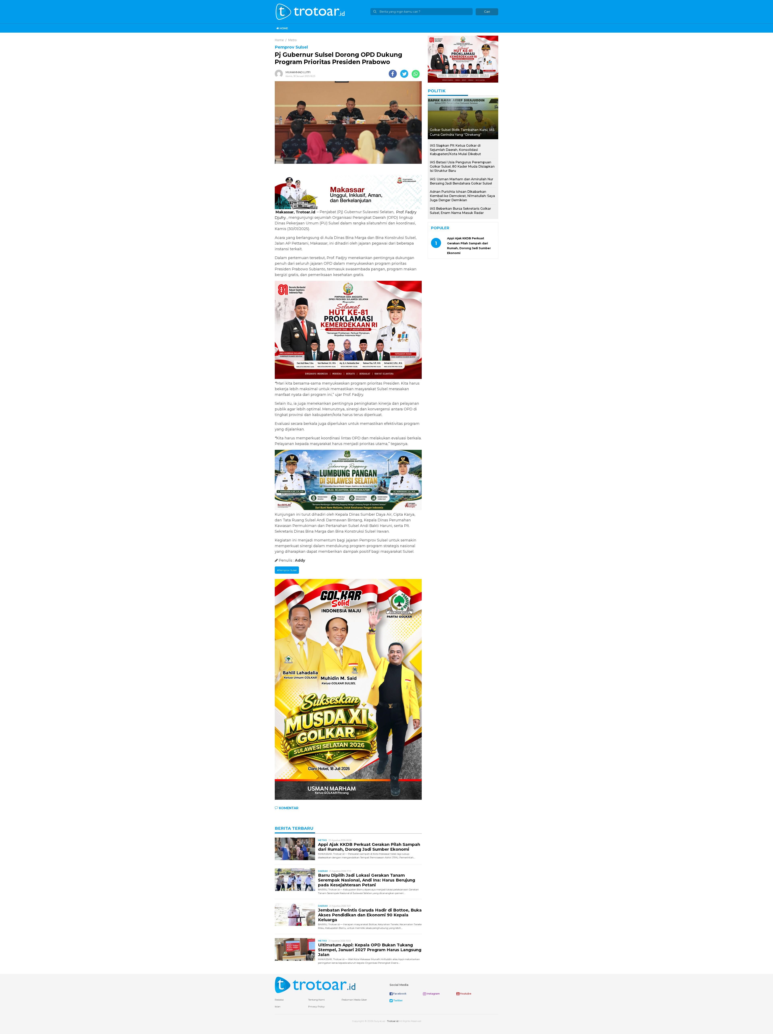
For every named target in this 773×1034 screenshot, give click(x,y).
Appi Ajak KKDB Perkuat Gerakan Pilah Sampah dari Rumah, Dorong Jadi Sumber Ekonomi (369, 847)
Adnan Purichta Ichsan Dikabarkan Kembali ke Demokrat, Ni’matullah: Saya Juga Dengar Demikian (462, 196)
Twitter (398, 1000)
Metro (322, 840)
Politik (436, 90)
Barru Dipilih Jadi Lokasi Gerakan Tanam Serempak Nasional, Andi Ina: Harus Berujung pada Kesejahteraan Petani (366, 880)
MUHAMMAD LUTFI (298, 72)
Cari (487, 11)
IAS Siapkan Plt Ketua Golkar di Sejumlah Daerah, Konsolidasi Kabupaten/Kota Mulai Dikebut (455, 150)
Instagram (433, 993)
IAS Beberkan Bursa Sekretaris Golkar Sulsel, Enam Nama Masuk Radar (460, 211)
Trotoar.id (392, 1021)
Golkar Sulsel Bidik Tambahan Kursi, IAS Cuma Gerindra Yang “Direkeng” (462, 132)
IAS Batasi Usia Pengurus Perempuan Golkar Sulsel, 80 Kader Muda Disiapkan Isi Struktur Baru (462, 166)
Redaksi (279, 999)
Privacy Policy (316, 1006)
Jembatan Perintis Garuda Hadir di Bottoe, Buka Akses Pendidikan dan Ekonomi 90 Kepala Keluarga (370, 915)
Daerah (323, 871)
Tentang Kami (316, 999)
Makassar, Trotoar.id (295, 212)
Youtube (465, 993)
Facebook (399, 993)
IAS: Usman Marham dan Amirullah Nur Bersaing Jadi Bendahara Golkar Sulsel (461, 181)
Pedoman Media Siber (354, 999)
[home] (315, 985)
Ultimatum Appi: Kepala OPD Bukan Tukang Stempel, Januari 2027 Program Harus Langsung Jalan (369, 950)
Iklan (277, 1006)
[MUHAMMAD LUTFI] (280, 74)
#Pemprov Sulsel (287, 570)
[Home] (310, 11)
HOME (283, 28)
